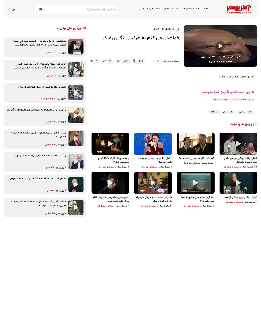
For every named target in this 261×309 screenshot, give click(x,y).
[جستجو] (40, 9)
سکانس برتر (228, 112)
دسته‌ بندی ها (191, 9)
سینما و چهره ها (171, 61)
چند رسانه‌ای (171, 9)
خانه (206, 9)
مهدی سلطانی (246, 112)
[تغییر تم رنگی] (13, 9)
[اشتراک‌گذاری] (158, 61)
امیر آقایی (213, 112)
